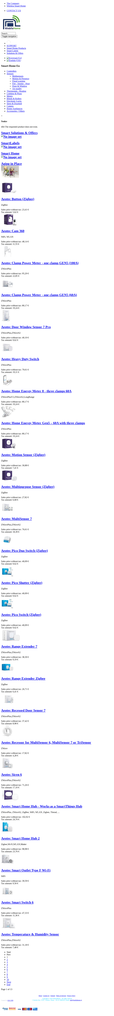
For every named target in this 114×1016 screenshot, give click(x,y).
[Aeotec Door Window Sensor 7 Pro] (6, 321)
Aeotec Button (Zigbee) (17, 199)
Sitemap (52, 995)
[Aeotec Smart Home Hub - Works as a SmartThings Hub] (10, 800)
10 (8, 979)
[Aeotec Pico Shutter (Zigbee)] (7, 577)
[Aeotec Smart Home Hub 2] (7, 832)
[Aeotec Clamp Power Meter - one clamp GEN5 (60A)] (7, 289)
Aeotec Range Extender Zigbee (23, 678)
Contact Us (46, 995)
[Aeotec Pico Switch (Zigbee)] (7, 609)
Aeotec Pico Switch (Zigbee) (21, 614)
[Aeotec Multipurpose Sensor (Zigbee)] (9, 481)
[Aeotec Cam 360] (10, 225)
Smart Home (10, 153)
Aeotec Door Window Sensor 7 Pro (26, 327)
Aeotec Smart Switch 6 (17, 902)
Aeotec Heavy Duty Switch (20, 359)
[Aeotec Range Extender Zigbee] (7, 672)
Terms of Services (61, 995)
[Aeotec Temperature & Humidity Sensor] (8, 928)
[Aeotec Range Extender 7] (11, 640)
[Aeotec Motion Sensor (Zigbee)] (9, 449)
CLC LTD (10, 1000)
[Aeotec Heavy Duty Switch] (7, 353)
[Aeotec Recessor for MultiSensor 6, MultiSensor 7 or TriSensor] (7, 736)
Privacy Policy (71, 995)
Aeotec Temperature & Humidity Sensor (30, 934)
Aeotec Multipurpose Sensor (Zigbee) (27, 487)
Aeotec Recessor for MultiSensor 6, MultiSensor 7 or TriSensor (46, 742)
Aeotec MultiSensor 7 (16, 519)
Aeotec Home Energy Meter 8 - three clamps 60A (36, 391)
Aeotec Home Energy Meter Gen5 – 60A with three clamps (43, 423)
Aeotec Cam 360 (12, 231)
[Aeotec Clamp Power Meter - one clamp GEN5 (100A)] (7, 257)
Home (40, 995)
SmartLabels (10, 143)
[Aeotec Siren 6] (7, 768)
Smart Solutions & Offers (19, 133)
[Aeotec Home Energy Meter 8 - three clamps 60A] (7, 385)
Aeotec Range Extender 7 (19, 646)
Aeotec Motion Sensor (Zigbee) (23, 455)
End (8, 984)
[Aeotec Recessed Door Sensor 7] (9, 704)
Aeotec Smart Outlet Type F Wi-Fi (25, 870)
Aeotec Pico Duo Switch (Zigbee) (24, 550)
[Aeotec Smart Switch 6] (7, 896)
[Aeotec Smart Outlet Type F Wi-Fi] (7, 864)
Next (9, 982)
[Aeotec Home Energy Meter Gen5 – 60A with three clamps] (8, 417)
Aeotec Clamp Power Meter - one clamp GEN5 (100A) (40, 263)
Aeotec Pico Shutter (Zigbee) (21, 583)
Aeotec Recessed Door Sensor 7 (23, 710)
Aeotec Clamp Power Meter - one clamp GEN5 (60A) (39, 295)
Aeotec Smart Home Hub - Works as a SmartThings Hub (41, 806)
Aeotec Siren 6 (11, 774)
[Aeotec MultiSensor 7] (7, 513)
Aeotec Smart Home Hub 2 (20, 838)
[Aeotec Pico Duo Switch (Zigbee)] (7, 545)
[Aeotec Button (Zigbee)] (9, 193)
